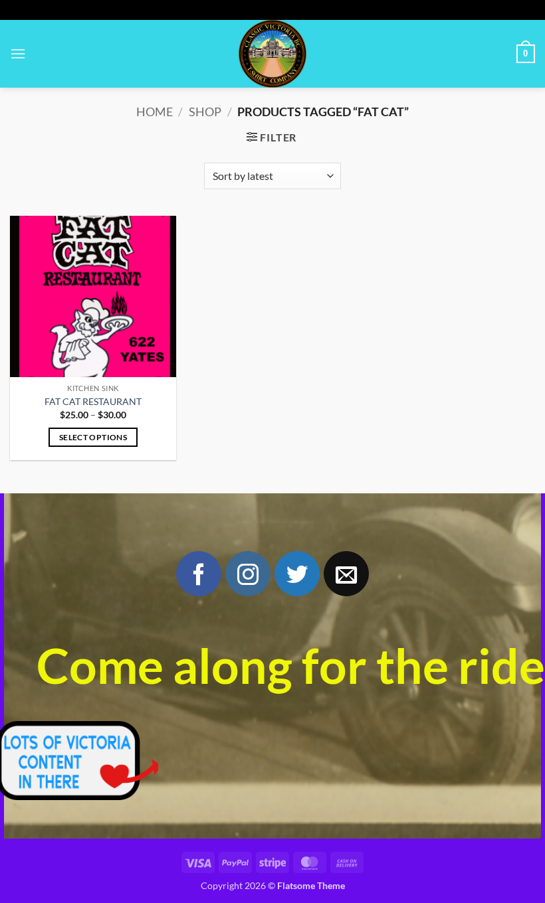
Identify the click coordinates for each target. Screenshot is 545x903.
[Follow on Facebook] (198, 573)
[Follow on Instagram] (248, 573)
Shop (205, 111)
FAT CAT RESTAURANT (93, 401)
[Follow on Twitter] (297, 573)
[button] (18, 53)
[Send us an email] (346, 573)
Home (154, 111)
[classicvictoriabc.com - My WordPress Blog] (272, 54)
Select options (93, 437)
